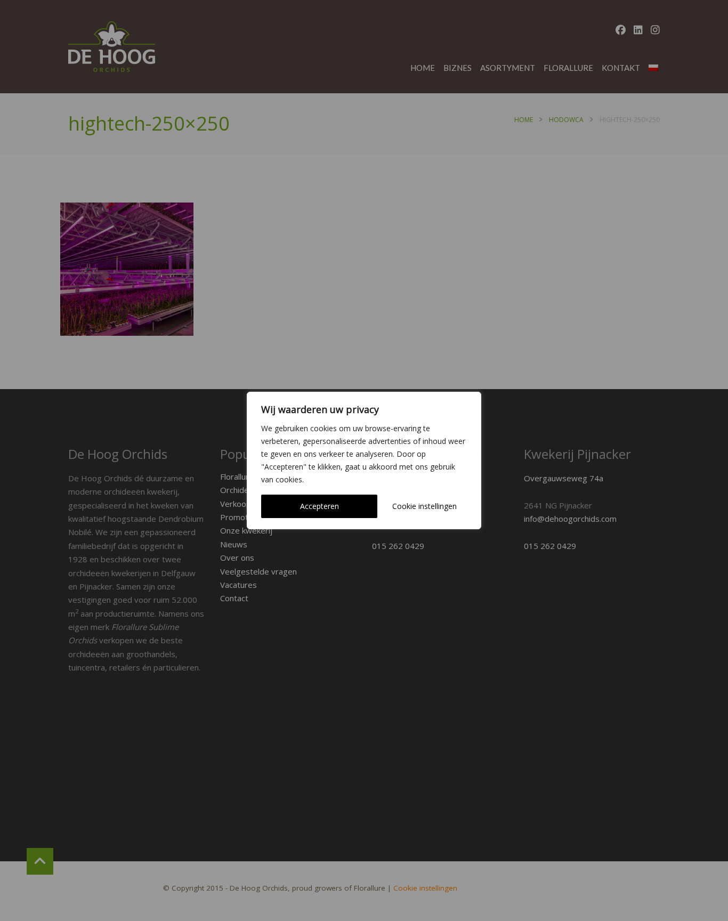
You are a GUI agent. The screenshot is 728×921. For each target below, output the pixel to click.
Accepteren (319, 506)
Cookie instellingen (424, 506)
